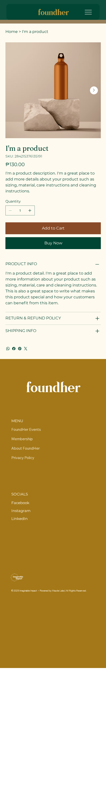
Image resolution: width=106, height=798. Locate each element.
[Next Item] (94, 90)
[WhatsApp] (7, 348)
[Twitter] (25, 348)
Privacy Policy (22, 457)
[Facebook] (13, 348)
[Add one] (30, 210)
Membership (22, 439)
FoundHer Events (26, 429)
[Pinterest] (19, 348)
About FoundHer (25, 448)
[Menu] (90, 12)
